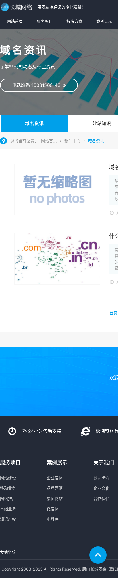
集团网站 (55, 498)
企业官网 (55, 477)
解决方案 (74, 21)
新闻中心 (72, 140)
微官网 (53, 508)
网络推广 (8, 498)
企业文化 (101, 488)
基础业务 (8, 508)
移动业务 (8, 488)
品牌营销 (55, 488)
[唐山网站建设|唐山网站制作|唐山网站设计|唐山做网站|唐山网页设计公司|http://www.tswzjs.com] (17, 7)
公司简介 (101, 477)
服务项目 (45, 21)
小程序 (53, 519)
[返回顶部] (98, 555)
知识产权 (8, 519)
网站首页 (15, 21)
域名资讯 (34, 123)
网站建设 (8, 477)
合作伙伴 (101, 498)
